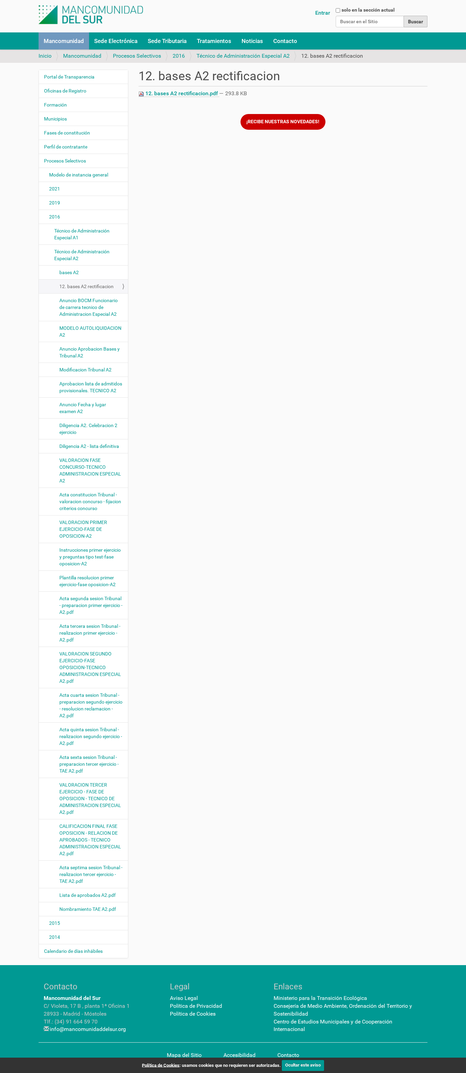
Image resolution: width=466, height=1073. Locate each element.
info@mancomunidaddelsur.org (88, 1029)
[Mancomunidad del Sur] (91, 14)
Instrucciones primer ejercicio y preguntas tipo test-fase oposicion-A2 (90, 556)
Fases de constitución (67, 133)
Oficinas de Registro (65, 91)
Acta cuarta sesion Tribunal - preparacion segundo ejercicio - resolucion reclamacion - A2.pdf (90, 705)
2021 (54, 189)
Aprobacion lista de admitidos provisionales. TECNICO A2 (90, 387)
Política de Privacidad (196, 1006)
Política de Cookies (193, 1014)
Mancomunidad (64, 41)
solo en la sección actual (368, 10)
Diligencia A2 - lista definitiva (89, 446)
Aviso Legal (184, 998)
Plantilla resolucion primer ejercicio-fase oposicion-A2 (87, 581)
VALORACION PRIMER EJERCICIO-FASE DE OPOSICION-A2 (83, 529)
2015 (54, 923)
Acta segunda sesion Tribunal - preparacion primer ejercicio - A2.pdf (90, 605)
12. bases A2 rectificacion (86, 286)
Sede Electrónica (115, 41)
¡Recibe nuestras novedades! (282, 122)
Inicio (45, 56)
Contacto (285, 41)
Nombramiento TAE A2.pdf (87, 909)
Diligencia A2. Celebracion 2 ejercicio (88, 429)
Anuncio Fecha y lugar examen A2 (82, 408)
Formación (55, 105)
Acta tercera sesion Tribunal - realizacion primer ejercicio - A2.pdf (89, 633)
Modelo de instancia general (78, 175)
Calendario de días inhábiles (73, 951)
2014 (54, 937)
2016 (179, 56)
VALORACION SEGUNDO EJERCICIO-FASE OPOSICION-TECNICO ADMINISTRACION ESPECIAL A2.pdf (90, 667)
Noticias (252, 41)
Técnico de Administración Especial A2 (243, 56)
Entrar (322, 13)
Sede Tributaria (167, 41)
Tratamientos (214, 41)
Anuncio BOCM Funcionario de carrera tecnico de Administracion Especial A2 (88, 307)
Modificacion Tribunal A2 (85, 369)
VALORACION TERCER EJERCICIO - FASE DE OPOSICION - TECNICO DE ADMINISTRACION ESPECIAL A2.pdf (90, 798)
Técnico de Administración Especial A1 (82, 234)
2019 (54, 203)
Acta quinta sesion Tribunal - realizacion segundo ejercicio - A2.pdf (90, 736)
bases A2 (69, 272)
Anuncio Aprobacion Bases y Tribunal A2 (89, 352)
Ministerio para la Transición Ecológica (320, 998)
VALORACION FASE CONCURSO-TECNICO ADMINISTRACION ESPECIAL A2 (90, 470)
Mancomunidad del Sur (72, 998)
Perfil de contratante (65, 147)
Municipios (55, 119)
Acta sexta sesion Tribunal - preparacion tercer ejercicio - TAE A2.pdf (89, 764)
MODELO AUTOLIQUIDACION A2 (90, 331)
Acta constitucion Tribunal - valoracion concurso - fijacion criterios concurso (90, 501)
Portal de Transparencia (69, 77)
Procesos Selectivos (137, 56)
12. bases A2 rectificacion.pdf (181, 93)
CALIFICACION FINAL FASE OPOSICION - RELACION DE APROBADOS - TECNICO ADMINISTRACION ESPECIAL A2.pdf (90, 839)
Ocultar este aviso (303, 1065)
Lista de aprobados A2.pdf (87, 895)
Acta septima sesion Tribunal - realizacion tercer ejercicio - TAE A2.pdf (90, 874)
